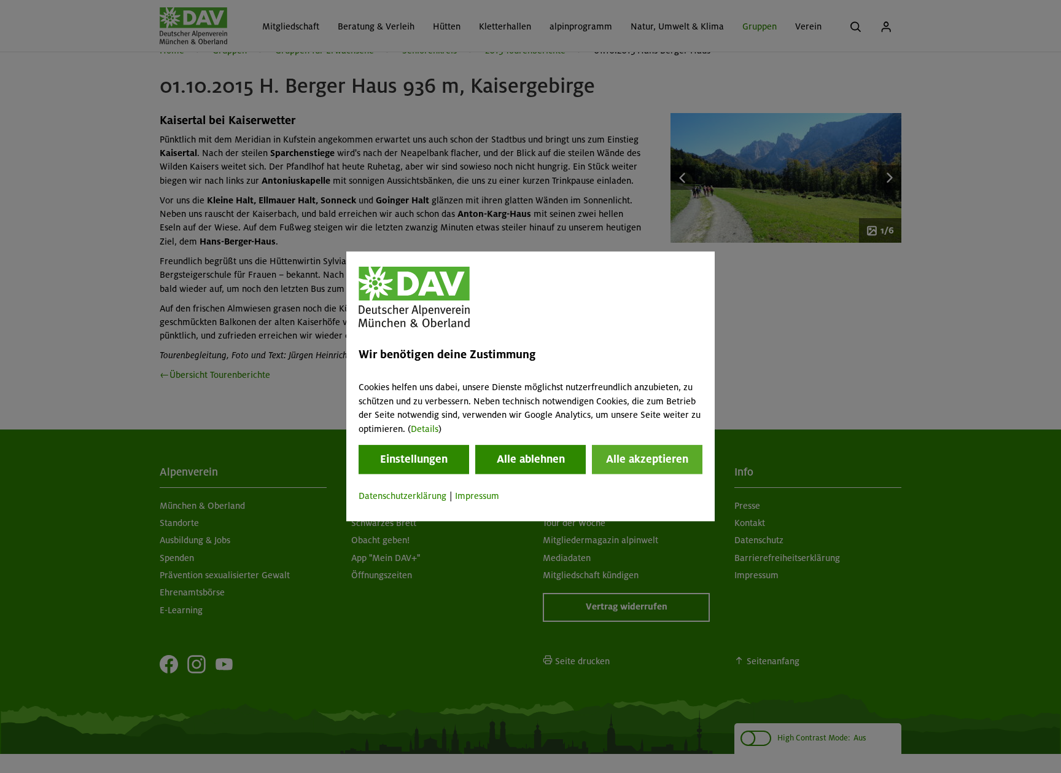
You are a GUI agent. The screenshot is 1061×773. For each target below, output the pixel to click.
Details (424, 428)
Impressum (477, 495)
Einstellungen (414, 459)
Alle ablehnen (531, 459)
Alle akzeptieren (647, 459)
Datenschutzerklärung (402, 495)
